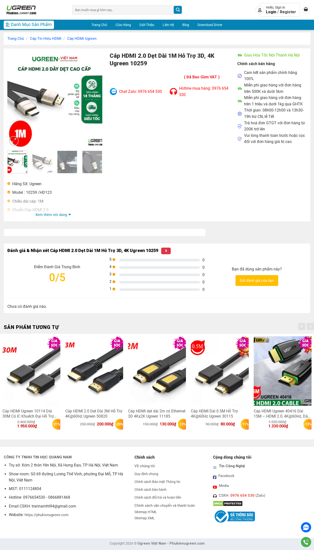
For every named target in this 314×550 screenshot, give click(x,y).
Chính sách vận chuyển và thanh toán (164, 505)
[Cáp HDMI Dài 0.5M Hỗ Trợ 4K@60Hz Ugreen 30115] (220, 371)
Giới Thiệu (146, 25)
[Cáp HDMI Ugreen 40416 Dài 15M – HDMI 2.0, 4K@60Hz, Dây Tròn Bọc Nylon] (283, 371)
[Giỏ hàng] (306, 10)
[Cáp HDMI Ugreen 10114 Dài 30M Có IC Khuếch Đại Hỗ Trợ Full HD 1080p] (31, 371)
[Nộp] (178, 10)
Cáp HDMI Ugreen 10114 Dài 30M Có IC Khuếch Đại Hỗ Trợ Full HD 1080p (28, 413)
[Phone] (306, 542)
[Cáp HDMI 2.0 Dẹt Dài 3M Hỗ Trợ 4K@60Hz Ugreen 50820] (94, 371)
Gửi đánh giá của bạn (257, 280)
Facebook (226, 476)
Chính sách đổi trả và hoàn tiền (157, 497)
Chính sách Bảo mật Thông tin (157, 482)
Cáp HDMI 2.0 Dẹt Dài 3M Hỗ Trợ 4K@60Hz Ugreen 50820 (93, 413)
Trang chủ (15, 38)
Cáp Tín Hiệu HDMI (45, 38)
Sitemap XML (144, 518)
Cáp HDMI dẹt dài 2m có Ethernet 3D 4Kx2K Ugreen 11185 (156, 413)
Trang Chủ (99, 25)
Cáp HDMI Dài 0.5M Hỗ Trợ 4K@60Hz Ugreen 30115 (214, 413)
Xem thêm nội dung (51, 214)
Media (224, 485)
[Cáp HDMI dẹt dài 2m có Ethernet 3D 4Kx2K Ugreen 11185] (157, 371)
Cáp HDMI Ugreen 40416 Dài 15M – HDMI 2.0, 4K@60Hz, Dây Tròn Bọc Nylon (282, 413)
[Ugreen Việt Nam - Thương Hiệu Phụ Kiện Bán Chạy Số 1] (34, 10)
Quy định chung (146, 474)
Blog (185, 25)
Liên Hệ (168, 25)
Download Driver (209, 25)
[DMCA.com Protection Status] (228, 503)
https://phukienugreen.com (46, 515)
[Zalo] (306, 527)
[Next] (94, 99)
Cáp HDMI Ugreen (81, 38)
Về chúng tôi (144, 466)
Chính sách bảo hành (150, 490)
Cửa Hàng (123, 25)
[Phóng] (14, 141)
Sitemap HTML (145, 512)
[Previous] (15, 99)
